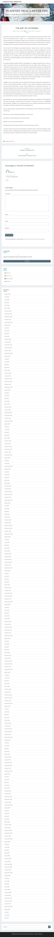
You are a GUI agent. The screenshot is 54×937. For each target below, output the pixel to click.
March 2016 (7, 618)
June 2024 (6, 361)
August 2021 (7, 457)
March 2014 (7, 686)
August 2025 (7, 325)
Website (7, 228)
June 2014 (6, 678)
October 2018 (7, 531)
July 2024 (6, 359)
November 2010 (8, 799)
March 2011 (7, 788)
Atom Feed (8, 275)
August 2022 (7, 424)
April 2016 (6, 615)
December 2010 (8, 796)
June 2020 (6, 474)
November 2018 (8, 528)
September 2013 (8, 703)
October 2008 (7, 870)
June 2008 (6, 881)
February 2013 (7, 723)
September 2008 (8, 872)
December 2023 (8, 378)
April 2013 (6, 717)
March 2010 (7, 822)
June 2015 (6, 644)
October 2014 (7, 666)
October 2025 (7, 319)
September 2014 (8, 669)
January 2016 (7, 624)
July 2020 (6, 472)
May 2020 (6, 477)
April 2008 (6, 886)
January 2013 (7, 726)
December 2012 (8, 728)
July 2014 (6, 675)
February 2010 (7, 824)
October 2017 (7, 565)
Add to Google (9, 278)
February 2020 (7, 486)
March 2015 (7, 652)
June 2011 (6, 779)
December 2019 (8, 491)
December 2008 (8, 864)
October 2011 (7, 768)
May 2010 (6, 816)
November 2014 (8, 664)
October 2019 (7, 497)
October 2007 (7, 903)
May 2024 (6, 364)
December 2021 (8, 446)
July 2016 (6, 607)
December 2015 (8, 627)
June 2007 (6, 915)
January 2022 (7, 443)
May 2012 (6, 748)
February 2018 (7, 553)
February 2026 (7, 311)
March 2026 (7, 308)
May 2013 (6, 714)
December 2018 (8, 525)
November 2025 (8, 316)
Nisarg (40, 934)
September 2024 (8, 353)
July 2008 (6, 878)
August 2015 (7, 638)
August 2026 (7, 294)
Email (7, 221)
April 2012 (6, 751)
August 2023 (7, 390)
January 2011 (7, 793)
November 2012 (8, 731)
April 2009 (6, 853)
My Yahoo (8, 281)
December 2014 (8, 661)
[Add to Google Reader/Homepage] (5, 278)
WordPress (30, 934)
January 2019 (7, 522)
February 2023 (7, 407)
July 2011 (6, 776)
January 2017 (7, 590)
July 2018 (6, 539)
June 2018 (6, 542)
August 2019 (7, 503)
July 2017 (6, 573)
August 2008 (7, 875)
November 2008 (8, 867)
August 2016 (7, 604)
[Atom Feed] (5, 275)
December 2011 (8, 762)
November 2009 (8, 833)
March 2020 (7, 483)
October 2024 (7, 350)
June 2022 (6, 429)
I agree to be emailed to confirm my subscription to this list (17, 257)
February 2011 (7, 791)
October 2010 (7, 802)
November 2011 (8, 765)
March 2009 (7, 855)
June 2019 (6, 508)
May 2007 (6, 918)
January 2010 (7, 827)
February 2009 (7, 858)
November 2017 (8, 562)
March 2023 (7, 404)
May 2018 (6, 545)
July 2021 (6, 460)
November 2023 (8, 381)
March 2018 (7, 551)
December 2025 (8, 313)
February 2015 (7, 655)
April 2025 (6, 336)
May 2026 (6, 302)
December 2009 (8, 830)
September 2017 (8, 568)
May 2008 (6, 884)
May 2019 (6, 511)
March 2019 (7, 517)
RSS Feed (8, 273)
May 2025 (6, 333)
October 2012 (7, 734)
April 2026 (6, 305)
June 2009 (6, 847)
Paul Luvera (29, 31)
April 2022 (6, 435)
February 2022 (7, 441)
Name (7, 214)
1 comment (37, 31)
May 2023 (6, 398)
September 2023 (8, 387)
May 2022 (6, 432)
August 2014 (7, 672)
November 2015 (8, 630)
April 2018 (6, 548)
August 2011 (7, 774)
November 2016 (8, 596)
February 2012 (7, 757)
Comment (8, 193)
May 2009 (6, 850)
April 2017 (6, 582)
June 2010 (6, 813)
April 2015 (6, 649)
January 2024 (7, 376)
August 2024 (7, 356)
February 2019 (7, 520)
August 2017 (7, 570)
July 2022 (6, 426)
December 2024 (8, 345)
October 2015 (7, 632)
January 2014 (7, 692)
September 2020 (8, 466)
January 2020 (7, 488)
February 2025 (7, 339)
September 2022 (8, 421)
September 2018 (8, 534)
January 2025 (7, 342)
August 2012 (7, 740)
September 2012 (8, 737)
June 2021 (6, 463)
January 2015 (7, 658)
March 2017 (7, 584)
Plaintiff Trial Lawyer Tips (12, 2)
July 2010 (6, 810)
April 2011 (6, 785)
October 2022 (7, 418)
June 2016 (6, 610)
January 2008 (7, 895)
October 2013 (7, 700)
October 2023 (7, 384)
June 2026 (6, 299)
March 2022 (7, 438)
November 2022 (8, 415)
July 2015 (6, 641)
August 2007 (7, 909)
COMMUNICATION (9, 141)
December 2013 (8, 695)
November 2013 (8, 697)
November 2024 (8, 347)
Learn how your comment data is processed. (34, 239)
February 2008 (7, 892)
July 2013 (6, 709)
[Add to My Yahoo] (5, 281)
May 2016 (6, 613)
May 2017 (6, 579)
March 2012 (7, 754)
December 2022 (8, 412)
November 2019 (8, 494)
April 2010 (6, 819)
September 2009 (8, 839)
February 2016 (7, 621)
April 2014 (6, 683)
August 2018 (7, 537)
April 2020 (6, 480)
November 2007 (8, 901)
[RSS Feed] (5, 273)
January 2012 (7, 759)
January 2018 (7, 556)
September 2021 (8, 455)
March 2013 (7, 720)
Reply (7, 180)
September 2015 (8, 635)
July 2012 (6, 743)
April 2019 (6, 514)
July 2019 (6, 505)
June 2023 (6, 395)
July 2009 (6, 844)
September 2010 (8, 805)
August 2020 (7, 469)
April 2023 (6, 401)
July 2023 (6, 393)
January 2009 (7, 861)
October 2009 (7, 836)
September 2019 (8, 500)
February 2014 (7, 689)
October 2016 (7, 599)
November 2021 (8, 449)
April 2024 (6, 367)
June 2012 (6, 745)
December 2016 (8, 593)
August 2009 (7, 841)
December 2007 (8, 898)
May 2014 (6, 680)
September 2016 (8, 601)
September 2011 (8, 771)
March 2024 (7, 370)
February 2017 (7, 587)
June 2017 (6, 576)
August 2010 (7, 807)
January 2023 (7, 409)
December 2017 (8, 559)
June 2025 (6, 330)
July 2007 (6, 912)
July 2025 (6, 328)
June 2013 (6, 711)
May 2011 (6, 782)
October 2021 (7, 452)
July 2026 (6, 297)
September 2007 (8, 906)
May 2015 (6, 647)
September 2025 (8, 322)
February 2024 (7, 373)
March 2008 (7, 889)
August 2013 (7, 706)
